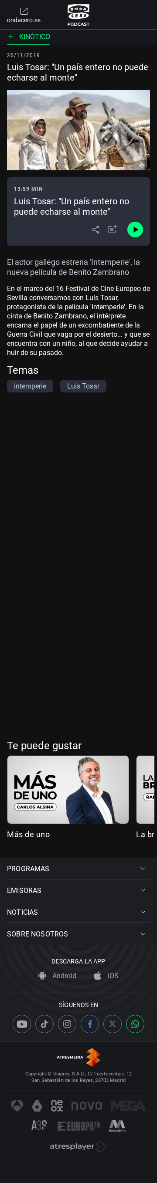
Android (63, 976)
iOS (112, 976)
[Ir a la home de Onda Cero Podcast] (78, 14)
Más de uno (28, 834)
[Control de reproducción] (135, 229)
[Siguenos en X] (112, 1024)
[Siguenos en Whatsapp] (135, 1024)
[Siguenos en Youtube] (22, 1024)
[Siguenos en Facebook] (90, 1024)
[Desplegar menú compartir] (96, 229)
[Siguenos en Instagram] (67, 1024)
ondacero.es (24, 20)
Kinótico (34, 37)
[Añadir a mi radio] (112, 229)
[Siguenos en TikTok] (44, 1024)
